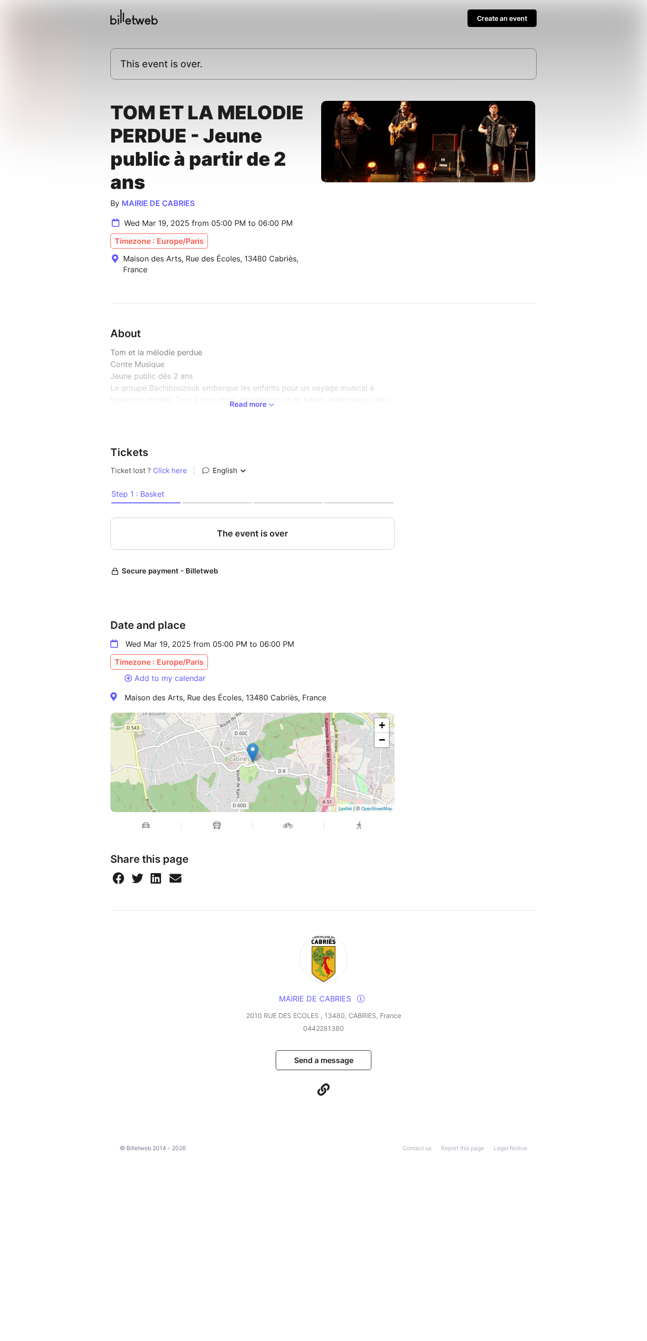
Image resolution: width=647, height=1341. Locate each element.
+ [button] (382, 725)
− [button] (382, 740)
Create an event (502, 18)
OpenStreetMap (376, 808)
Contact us (417, 1148)
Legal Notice (510, 1148)
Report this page (462, 1148)
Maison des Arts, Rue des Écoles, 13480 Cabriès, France (225, 697)
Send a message (323, 1060)
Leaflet (345, 808)
